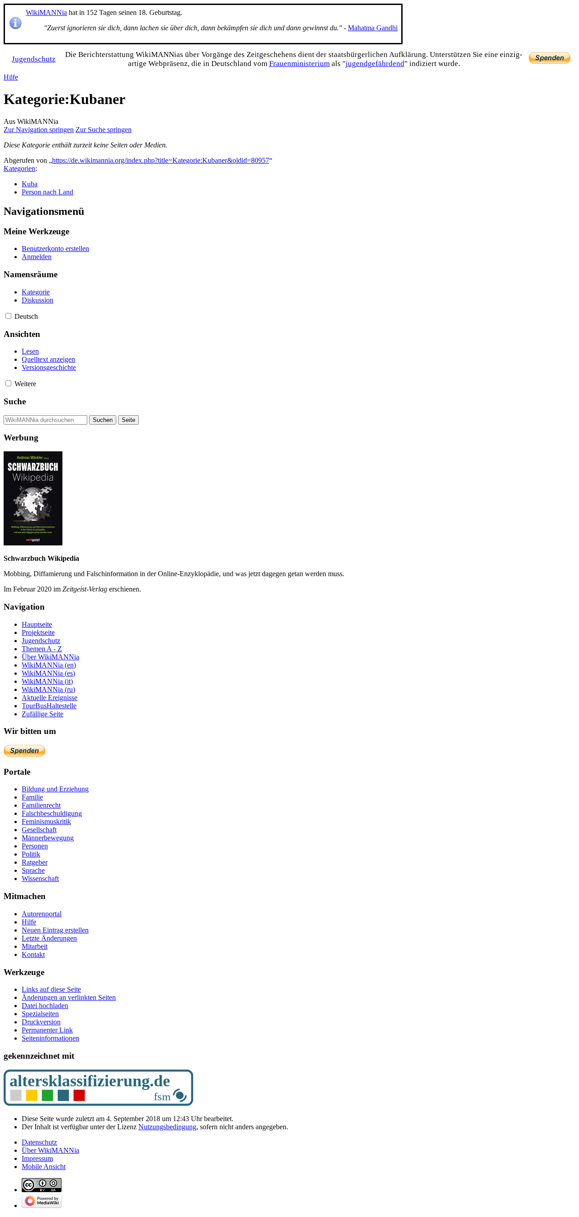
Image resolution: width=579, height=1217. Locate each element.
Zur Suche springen (104, 129)
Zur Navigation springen (39, 129)
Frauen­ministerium (299, 63)
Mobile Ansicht (44, 1166)
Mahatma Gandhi (373, 28)
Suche (15, 401)
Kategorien (19, 168)
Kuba (30, 184)
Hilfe (11, 77)
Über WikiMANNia (50, 1150)
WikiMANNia (46, 12)
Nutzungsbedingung (167, 1127)
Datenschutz (39, 1142)
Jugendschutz (34, 59)
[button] (8, 316)
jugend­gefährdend (375, 63)
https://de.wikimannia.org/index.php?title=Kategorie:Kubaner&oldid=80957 (160, 160)
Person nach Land (47, 192)
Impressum (37, 1158)
